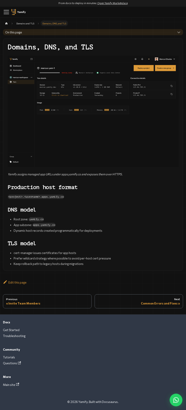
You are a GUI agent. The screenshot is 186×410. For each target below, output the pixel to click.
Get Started (11, 330)
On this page (13, 32)
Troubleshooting (14, 336)
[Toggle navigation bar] (6, 12)
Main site (9, 385)
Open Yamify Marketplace (112, 3)
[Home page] (6, 23)
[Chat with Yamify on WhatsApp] (176, 400)
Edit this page (17, 282)
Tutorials (9, 357)
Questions (10, 363)
